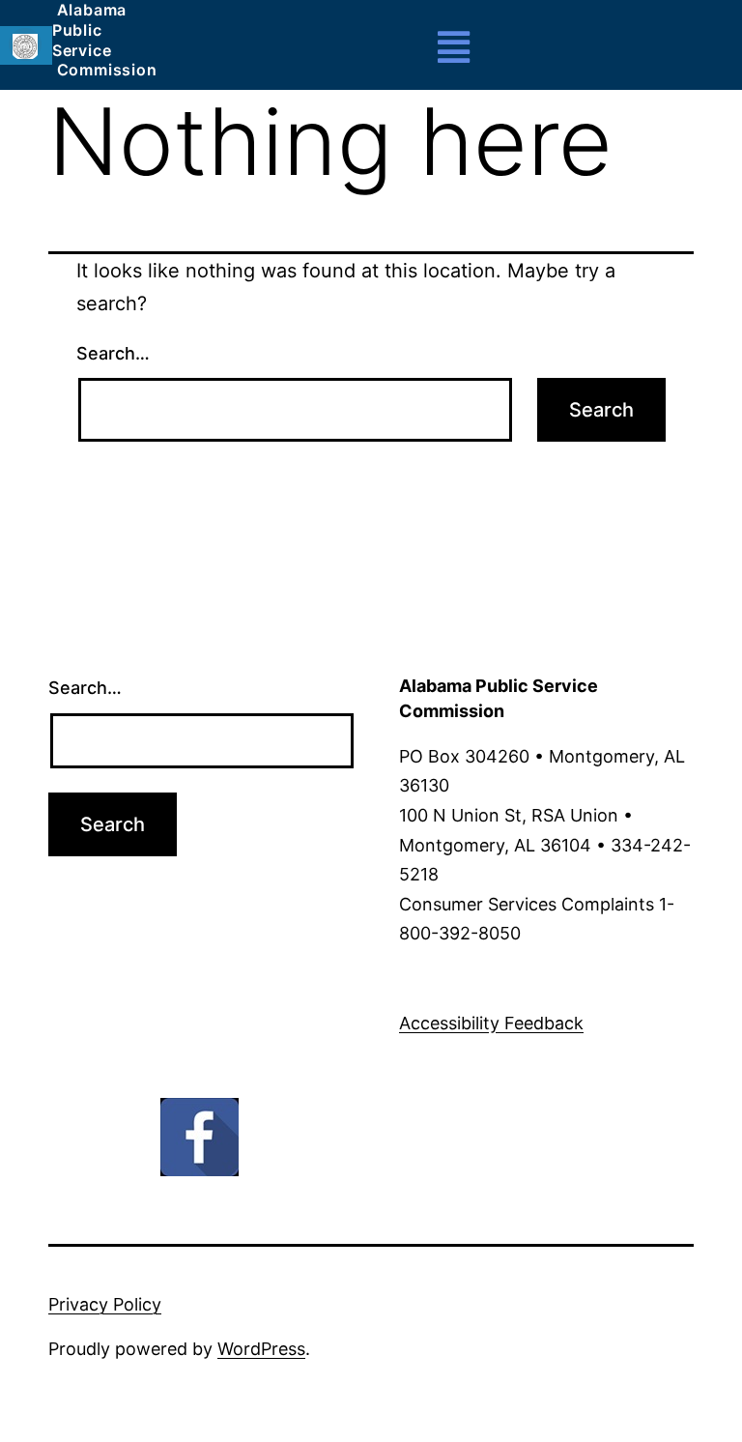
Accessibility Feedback (491, 1023)
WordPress (261, 1349)
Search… (113, 353)
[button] (454, 47)
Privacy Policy (104, 1304)
